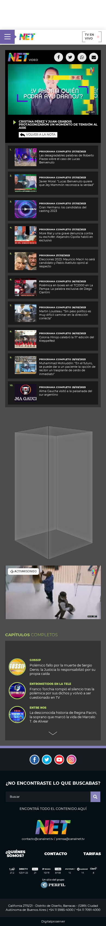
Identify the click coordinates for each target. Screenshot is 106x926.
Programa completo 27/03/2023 (62, 203)
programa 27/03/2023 (54, 255)
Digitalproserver (53, 921)
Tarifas (92, 854)
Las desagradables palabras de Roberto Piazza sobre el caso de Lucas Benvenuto (66, 159)
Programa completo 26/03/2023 (62, 307)
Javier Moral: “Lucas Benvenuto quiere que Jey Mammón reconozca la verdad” (66, 183)
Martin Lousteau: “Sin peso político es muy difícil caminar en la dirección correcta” (65, 315)
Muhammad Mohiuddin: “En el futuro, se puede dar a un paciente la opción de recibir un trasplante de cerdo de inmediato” (67, 369)
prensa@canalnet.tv (70, 839)
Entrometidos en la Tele (50, 684)
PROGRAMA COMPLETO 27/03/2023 (62, 151)
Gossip (35, 660)
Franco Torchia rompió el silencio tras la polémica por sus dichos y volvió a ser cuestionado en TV (62, 693)
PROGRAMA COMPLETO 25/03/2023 (62, 387)
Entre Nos (38, 708)
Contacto (54, 854)
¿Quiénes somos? (15, 854)
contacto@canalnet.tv (37, 839)
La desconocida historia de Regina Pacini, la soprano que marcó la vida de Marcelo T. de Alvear (63, 717)
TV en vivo (89, 36)
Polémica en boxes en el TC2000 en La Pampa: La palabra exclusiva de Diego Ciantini (66, 289)
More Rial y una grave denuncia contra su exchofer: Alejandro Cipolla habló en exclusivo (66, 237)
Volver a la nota (40, 134)
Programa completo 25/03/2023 (62, 359)
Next (53, 733)
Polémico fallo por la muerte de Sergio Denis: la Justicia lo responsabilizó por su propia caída (62, 669)
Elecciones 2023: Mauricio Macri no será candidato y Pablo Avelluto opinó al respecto (67, 263)
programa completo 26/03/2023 (62, 281)
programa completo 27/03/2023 (62, 229)
